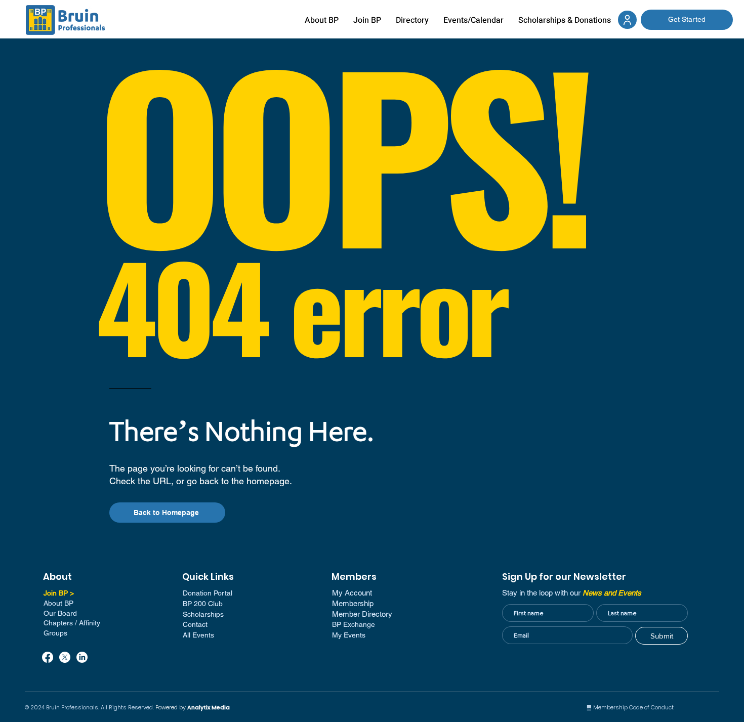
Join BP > (59, 593)
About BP (58, 603)
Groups (55, 633)
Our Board (60, 613)
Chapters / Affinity (72, 623)
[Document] (627, 20)
